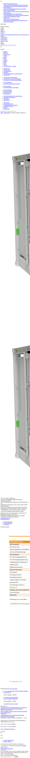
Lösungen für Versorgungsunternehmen (19, 6)
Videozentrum (17, 16)
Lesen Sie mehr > (14, 688)
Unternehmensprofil (14, 19)
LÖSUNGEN (6, 70)
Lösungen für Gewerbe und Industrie (12, 78)
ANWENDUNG (7, 7)
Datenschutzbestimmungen (7, 748)
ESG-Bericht (11, 21)
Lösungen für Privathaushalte (10, 5)
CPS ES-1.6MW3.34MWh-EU (10, 698)
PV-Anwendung (7, 8)
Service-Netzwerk (16, 11)
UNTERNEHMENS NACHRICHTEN (12, 14)
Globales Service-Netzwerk (15, 711)
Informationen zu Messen (9, 97)
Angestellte (11, 16)
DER (2, 112)
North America (6, 54)
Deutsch (13, 34)
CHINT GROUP (7, 741)
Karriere (5, 21)
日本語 (2, 43)
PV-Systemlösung (7, 82)
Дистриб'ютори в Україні (9, 66)
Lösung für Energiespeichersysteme (11, 83)
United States (4, 38)
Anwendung (6, 524)
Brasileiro (3, 41)
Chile (6, 41)
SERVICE (5, 72)
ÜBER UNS (6, 17)
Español (9, 34)
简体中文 (3, 31)
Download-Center (25, 11)
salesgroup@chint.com (9, 729)
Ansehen (16, 697)
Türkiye (18, 34)
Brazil (4, 62)
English (2, 29)
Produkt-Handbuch (7, 522)
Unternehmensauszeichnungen (10, 20)
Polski (5, 34)
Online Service (6, 12)
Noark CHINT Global (8, 740)
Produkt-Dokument (7, 523)
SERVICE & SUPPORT (9, 10)
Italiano (2, 34)
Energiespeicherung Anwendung (18, 8)
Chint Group (6, 19)
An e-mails (6, 697)
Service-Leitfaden (7, 11)
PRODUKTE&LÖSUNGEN (10, 3)
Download (11, 697)
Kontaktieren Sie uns (22, 20)
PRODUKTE (6, 68)
